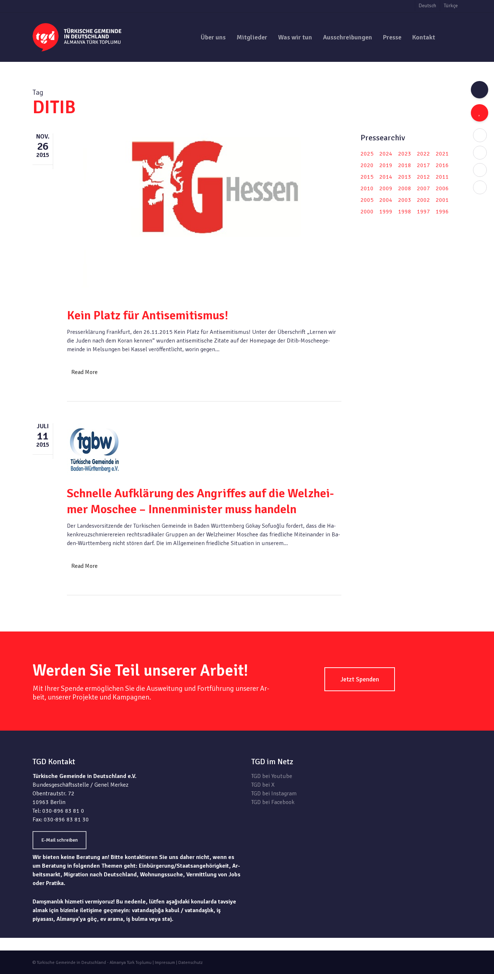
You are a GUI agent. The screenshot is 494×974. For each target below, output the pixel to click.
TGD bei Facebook (272, 802)
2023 (404, 153)
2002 (423, 200)
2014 (385, 176)
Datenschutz (190, 962)
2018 (404, 165)
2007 (423, 188)
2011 (442, 176)
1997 (423, 211)
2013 (404, 176)
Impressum (165, 962)
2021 (442, 153)
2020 (367, 165)
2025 (367, 153)
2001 (442, 200)
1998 (404, 211)
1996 (442, 211)
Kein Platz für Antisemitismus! (147, 315)
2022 (423, 153)
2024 (385, 153)
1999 (385, 211)
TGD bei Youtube (271, 776)
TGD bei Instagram (274, 793)
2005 (367, 200)
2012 (423, 176)
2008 (404, 188)
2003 (404, 200)
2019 (385, 165)
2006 (442, 188)
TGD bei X (262, 784)
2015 (367, 176)
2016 (442, 165)
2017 (423, 165)
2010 (367, 188)
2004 (385, 200)
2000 (367, 211)
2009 (385, 188)
